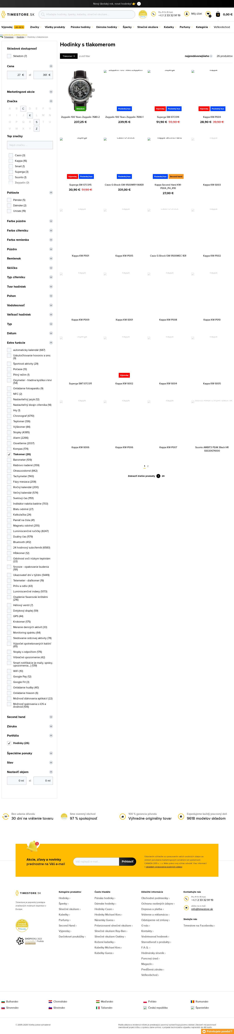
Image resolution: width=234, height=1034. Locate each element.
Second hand (16, 717)
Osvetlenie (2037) (23, 443)
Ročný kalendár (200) (26, 487)
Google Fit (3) (21, 682)
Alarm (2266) (20, 438)
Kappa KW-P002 (212, 255)
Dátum (11, 333)
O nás (144, 925)
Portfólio (13, 736)
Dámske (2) (19, 205)
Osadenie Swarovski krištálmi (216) (30, 598)
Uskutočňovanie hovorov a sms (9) (31, 356)
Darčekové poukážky (71, 936)
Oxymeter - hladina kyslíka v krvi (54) (32, 381)
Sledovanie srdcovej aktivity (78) (32, 638)
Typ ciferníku (16, 277)
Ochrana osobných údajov (157, 904)
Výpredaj (64, 931)
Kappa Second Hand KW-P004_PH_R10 (168, 186)
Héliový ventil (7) (23, 605)
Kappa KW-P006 (124, 447)
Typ (9, 324)
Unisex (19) (19, 211)
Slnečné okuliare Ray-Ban (110, 931)
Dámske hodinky (105, 904)
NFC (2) (17, 394)
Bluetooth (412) (22, 542)
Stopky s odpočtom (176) (27, 652)
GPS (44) (18, 616)
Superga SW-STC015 (80, 184)
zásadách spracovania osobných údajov (164, 866)
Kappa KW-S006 (80, 447)
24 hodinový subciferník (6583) (31, 548)
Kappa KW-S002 (124, 383)
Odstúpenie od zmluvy (154, 920)
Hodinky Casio (103, 909)
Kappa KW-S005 (212, 383)
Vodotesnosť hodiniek (154, 936)
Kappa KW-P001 (80, 255)
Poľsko (152, 1001)
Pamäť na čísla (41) (24, 520)
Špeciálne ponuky (19, 753)
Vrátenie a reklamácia (154, 915)
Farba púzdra (16, 221)
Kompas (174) (20, 449)
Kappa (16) (21, 161)
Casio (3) (20, 155)
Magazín (146, 964)
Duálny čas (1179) (23, 537)
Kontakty (146, 931)
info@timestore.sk (202, 909)
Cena (10, 66)
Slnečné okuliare (69, 909)
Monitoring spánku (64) (27, 633)
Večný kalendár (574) (25, 493)
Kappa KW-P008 (168, 319)
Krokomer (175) (22, 622)
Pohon (11, 296)
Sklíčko (12, 268)
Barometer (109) (22, 460)
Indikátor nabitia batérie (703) (30, 504)
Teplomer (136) (21, 421)
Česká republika (158, 1007)
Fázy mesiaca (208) (24, 482)
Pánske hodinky (104, 898)
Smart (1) (20, 166)
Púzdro (12, 249)
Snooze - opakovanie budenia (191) (31, 568)
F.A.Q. (145, 947)
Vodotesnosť (16, 305)
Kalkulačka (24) (22, 515)
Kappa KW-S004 (168, 383)
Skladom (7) (20, 56)
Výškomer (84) (21, 427)
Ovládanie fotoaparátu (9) (28, 388)
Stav (10, 763)
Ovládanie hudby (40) (26, 687)
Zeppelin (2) (22, 183)
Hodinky (64, 898)
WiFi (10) (18, 671)
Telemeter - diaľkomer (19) (28, 580)
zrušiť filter (84, 56)
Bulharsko (12, 1001)
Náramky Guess (104, 920)
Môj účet (196, 14)
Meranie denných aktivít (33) (30, 627)
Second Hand (67, 925)
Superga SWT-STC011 (80, 383)
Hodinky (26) (21, 743)
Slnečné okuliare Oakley (109, 936)
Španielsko (202, 1007)
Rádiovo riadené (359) (26, 465)
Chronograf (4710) (23, 416)
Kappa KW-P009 (80, 319)
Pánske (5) (19, 200)
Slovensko (12, 1007)
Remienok (14, 259)
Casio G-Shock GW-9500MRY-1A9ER (124, 184)
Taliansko (106, 1007)
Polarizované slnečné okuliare (113, 925)
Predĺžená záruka (152, 969)
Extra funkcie (16, 343)
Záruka (12, 726)
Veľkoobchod (149, 975)
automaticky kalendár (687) (29, 350)
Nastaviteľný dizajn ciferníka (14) (32, 405)
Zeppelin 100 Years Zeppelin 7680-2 (80, 117)
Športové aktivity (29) (25, 364)
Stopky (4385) (21, 432)
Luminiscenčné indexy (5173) (30, 591)
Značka (12, 101)
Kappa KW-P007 (168, 447)
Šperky (63, 904)
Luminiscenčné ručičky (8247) (31, 531)
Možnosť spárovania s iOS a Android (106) (29, 705)
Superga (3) (21, 172)
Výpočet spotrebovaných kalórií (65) (32, 645)
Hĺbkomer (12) (21, 553)
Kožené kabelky (104, 942)
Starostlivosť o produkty (155, 942)
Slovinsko (59, 1007)
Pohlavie (13, 193)
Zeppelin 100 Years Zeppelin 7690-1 (124, 117)
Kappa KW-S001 (124, 319)
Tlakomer (67, 56)
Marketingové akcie (21, 92)
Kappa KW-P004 (212, 117)
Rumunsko (202, 1001)
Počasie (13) (20, 369)
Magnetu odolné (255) (26, 526)
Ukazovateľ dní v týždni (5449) (31, 575)
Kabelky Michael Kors (107, 947)
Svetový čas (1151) (23, 498)
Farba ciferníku (17, 231)
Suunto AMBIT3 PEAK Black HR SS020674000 (212, 449)
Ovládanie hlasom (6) (25, 693)
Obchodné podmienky (154, 898)
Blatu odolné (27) (23, 509)
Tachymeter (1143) (23, 476)
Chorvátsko (60, 1001)
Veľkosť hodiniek (19, 315)
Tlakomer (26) (22, 454)
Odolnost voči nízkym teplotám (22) (31, 560)
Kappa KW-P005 (124, 255)
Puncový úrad (149, 958)
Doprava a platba (151, 909)
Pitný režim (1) (21, 375)
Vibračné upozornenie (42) (29, 657)
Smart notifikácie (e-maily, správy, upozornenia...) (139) (33, 664)
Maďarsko (107, 1001)
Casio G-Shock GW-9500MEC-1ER (168, 255)
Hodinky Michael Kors (108, 915)
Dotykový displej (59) (25, 611)
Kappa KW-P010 (212, 319)
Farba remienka (18, 240)
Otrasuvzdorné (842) (25, 471)
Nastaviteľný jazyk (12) (26, 399)
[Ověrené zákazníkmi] (13, 35)
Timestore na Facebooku (198, 925)
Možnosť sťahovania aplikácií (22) (33, 698)
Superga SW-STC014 (168, 117)
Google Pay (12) (22, 676)
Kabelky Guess (103, 953)
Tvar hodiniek (16, 287)
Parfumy (64, 920)
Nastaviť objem (17, 772)
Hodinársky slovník (152, 953)
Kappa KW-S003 (212, 184)
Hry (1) (16, 410)
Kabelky (64, 915)
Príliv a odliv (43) (23, 586)
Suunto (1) (20, 177)
